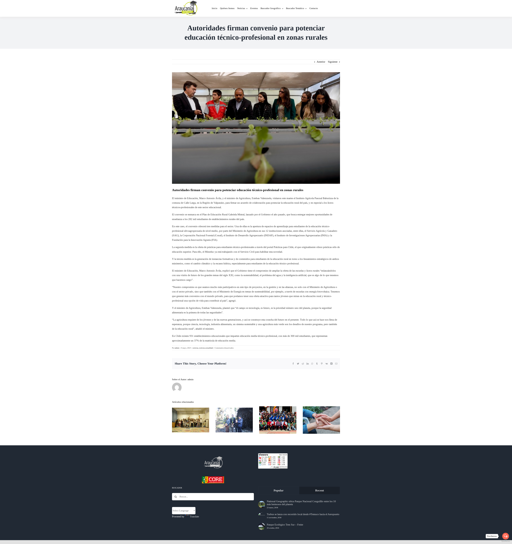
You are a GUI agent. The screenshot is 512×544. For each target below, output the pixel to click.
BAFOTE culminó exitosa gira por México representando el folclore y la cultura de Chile (277, 409)
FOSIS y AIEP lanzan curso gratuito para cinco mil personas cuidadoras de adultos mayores (321, 409)
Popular (279, 490)
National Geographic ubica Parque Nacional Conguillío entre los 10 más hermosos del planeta (301, 503)
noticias (195, 348)
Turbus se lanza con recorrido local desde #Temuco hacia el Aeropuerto (303, 514)
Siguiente (332, 61)
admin (177, 348)
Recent (319, 490)
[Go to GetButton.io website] (505, 541)
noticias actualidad (206, 348)
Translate (194, 516)
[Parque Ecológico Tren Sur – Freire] (261, 526)
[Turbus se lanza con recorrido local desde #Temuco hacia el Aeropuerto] (261, 516)
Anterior (321, 61)
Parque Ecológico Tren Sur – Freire (285, 524)
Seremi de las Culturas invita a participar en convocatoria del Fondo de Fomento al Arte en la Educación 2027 (190, 409)
